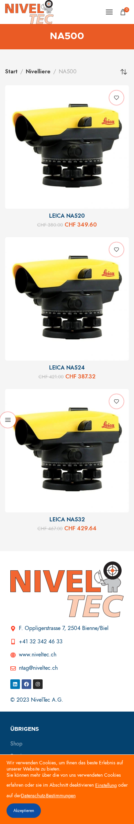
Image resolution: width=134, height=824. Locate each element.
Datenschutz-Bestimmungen (48, 795)
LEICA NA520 (67, 216)
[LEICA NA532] (67, 450)
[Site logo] (29, 12)
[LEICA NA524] (67, 299)
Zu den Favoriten (116, 97)
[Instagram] (38, 684)
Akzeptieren (23, 810)
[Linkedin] (15, 684)
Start (11, 71)
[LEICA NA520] (67, 147)
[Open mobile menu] (109, 12)
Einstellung (106, 785)
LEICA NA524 (67, 368)
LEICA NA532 (67, 519)
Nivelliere (38, 71)
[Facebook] (26, 684)
